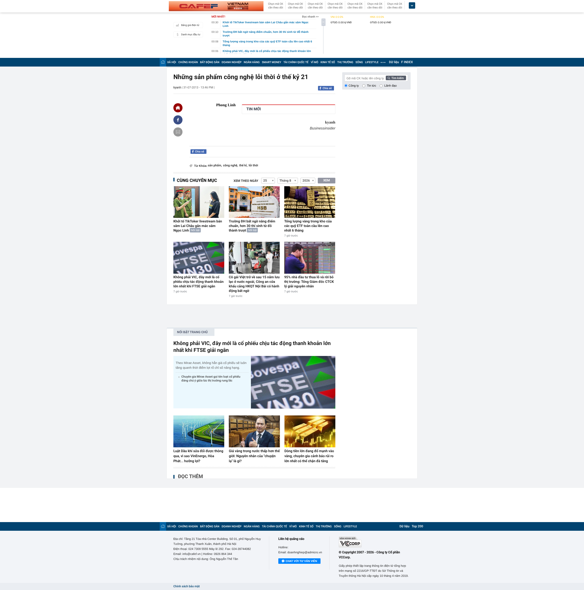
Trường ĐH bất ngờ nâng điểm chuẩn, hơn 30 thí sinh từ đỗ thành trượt (252, 225)
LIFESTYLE (371, 62)
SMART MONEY (271, 62)
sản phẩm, (215, 165)
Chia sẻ (327, 88)
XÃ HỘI (171, 62)
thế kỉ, (243, 165)
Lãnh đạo (390, 85)
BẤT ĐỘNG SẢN (209, 62)
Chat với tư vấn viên (301, 561)
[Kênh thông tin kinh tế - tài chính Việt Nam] (216, 6)
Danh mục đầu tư (190, 34)
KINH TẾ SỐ (328, 62)
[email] (177, 132)
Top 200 (417, 526)
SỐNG (359, 62)
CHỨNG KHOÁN (188, 62)
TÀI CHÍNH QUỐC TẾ (295, 62)
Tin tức (371, 85)
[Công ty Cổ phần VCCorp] (375, 542)
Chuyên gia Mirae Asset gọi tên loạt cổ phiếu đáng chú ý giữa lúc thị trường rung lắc (210, 378)
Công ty (354, 85)
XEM (326, 180)
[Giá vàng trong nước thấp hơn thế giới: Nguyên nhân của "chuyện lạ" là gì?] (254, 431)
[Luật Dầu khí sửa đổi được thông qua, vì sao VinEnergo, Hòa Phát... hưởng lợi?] (198, 431)
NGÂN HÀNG (252, 62)
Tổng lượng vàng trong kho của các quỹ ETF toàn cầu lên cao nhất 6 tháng (308, 225)
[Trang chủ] (163, 62)
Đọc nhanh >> (310, 16)
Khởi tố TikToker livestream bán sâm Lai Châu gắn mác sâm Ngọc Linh (197, 225)
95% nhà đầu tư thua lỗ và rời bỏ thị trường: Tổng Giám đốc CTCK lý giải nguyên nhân (309, 281)
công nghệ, (230, 165)
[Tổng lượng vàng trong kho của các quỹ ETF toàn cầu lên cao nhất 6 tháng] (309, 202)
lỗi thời (253, 165)
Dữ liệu (394, 62)
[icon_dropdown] (412, 5)
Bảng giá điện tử (190, 25)
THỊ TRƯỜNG (345, 62)
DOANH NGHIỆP (232, 62)
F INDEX (407, 62)
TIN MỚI (253, 109)
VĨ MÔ (314, 62)
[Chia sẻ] (177, 119)
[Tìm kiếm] (396, 78)
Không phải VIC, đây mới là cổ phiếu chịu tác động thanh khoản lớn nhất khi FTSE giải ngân (198, 281)
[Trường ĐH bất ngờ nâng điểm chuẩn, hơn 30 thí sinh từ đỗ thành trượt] (254, 202)
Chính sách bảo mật (186, 586)
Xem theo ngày (246, 181)
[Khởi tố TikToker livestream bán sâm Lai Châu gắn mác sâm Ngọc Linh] (198, 202)
